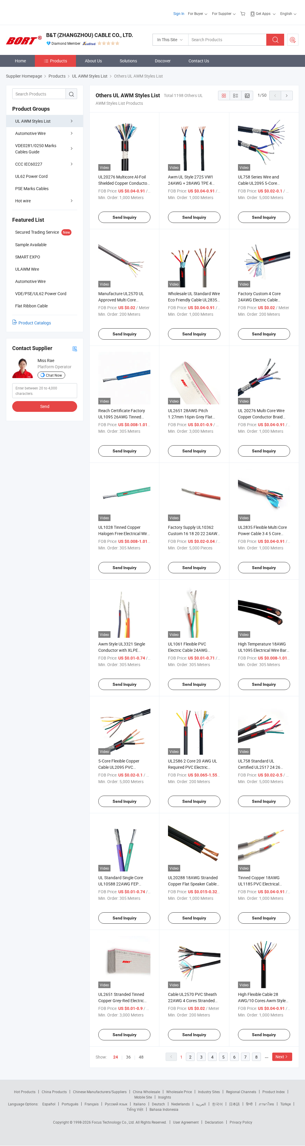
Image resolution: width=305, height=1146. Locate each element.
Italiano (139, 1104)
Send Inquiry (124, 217)
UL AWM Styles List (33, 121)
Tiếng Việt (135, 1109)
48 (141, 1057)
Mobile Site (143, 1097)
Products (58, 61)
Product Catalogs (34, 323)
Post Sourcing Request (292, 40)
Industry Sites (209, 1091)
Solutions (128, 61)
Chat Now (54, 375)
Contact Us (199, 61)
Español (48, 1104)
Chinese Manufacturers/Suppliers (100, 1091)
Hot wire (23, 201)
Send (44, 406)
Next (280, 1056)
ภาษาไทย (266, 1104)
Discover (163, 61)
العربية (201, 1104)
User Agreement (186, 1122)
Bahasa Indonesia (164, 1109)
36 (128, 1057)
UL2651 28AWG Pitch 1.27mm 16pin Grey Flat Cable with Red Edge (190, 417)
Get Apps (263, 13)
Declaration (214, 1122)
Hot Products (24, 1091)
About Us (93, 61)
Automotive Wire (30, 133)
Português (70, 1104)
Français (92, 1104)
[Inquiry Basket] (243, 13)
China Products (54, 1091)
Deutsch (158, 1104)
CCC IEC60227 (28, 164)
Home (20, 61)
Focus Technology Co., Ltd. (114, 1122)
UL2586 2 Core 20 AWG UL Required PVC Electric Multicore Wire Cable (192, 767)
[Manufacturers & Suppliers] (44, 12)
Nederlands (180, 1104)
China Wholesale (146, 1091)
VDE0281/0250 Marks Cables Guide (35, 149)
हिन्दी (249, 1104)
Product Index (273, 1091)
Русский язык (116, 1104)
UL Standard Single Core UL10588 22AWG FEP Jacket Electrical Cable (120, 884)
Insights (164, 1097)
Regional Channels (241, 1091)
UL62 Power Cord (31, 176)
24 (115, 1057)
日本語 (234, 1104)
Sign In (178, 13)
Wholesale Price (179, 1091)
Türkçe (285, 1104)
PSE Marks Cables (32, 188)
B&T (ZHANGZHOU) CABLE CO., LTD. (89, 35)
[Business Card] (74, 348)
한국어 (217, 1104)
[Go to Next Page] (286, 95)
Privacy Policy (241, 1122)
